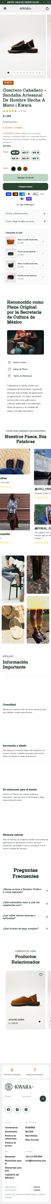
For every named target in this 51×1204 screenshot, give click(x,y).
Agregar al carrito (25, 177)
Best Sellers (31, 1135)
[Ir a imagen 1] (8, 73)
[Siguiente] (44, 2)
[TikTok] (26, 1109)
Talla (5, 152)
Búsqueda (10, 1156)
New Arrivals (32, 1140)
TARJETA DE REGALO (12, 1176)
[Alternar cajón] (5, 8)
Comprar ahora (25, 186)
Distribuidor (11, 1131)
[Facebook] (8, 1109)
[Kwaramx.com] (19, 1086)
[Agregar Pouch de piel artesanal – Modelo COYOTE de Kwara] (43, 253)
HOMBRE (30, 1127)
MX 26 (15, 152)
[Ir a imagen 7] (27, 72)
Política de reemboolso (11, 1137)
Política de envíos (10, 1144)
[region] (25, 1000)
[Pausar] (48, 2)
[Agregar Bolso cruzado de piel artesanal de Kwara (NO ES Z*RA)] (43, 241)
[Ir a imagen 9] (33, 72)
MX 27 (25, 152)
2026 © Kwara (37, 1188)
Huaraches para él (13, 1162)
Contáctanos (11, 1127)
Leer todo (7, 146)
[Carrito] (47, 8)
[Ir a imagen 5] (21, 72)
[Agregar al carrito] (39, 1021)
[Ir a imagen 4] (17, 72)
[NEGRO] (13, 168)
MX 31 (36, 158)
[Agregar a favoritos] (40, 974)
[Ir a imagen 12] (42, 72)
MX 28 (36, 152)
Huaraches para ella (13, 1169)
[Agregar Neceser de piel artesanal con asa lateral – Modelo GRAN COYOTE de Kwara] (43, 277)
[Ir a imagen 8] (30, 72)
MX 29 (15, 158)
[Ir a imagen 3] (14, 72)
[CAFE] (25, 169)
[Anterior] (2, 2)
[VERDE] (19, 169)
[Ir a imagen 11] (39, 72)
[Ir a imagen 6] (24, 72)
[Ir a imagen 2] (11, 72)
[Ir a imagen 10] (36, 72)
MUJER (29, 1131)
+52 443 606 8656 (33, 1156)
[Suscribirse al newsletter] (43, 1099)
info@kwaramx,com (35, 1160)
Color (5, 168)
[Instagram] (17, 1109)
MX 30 (25, 158)
